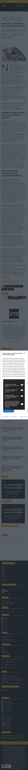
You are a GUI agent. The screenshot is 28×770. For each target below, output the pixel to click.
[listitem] (14, 381)
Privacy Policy (22, 416)
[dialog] (14, 385)
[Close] (24, 353)
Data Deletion (5, 416)
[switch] (22, 385)
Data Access (14, 416)
